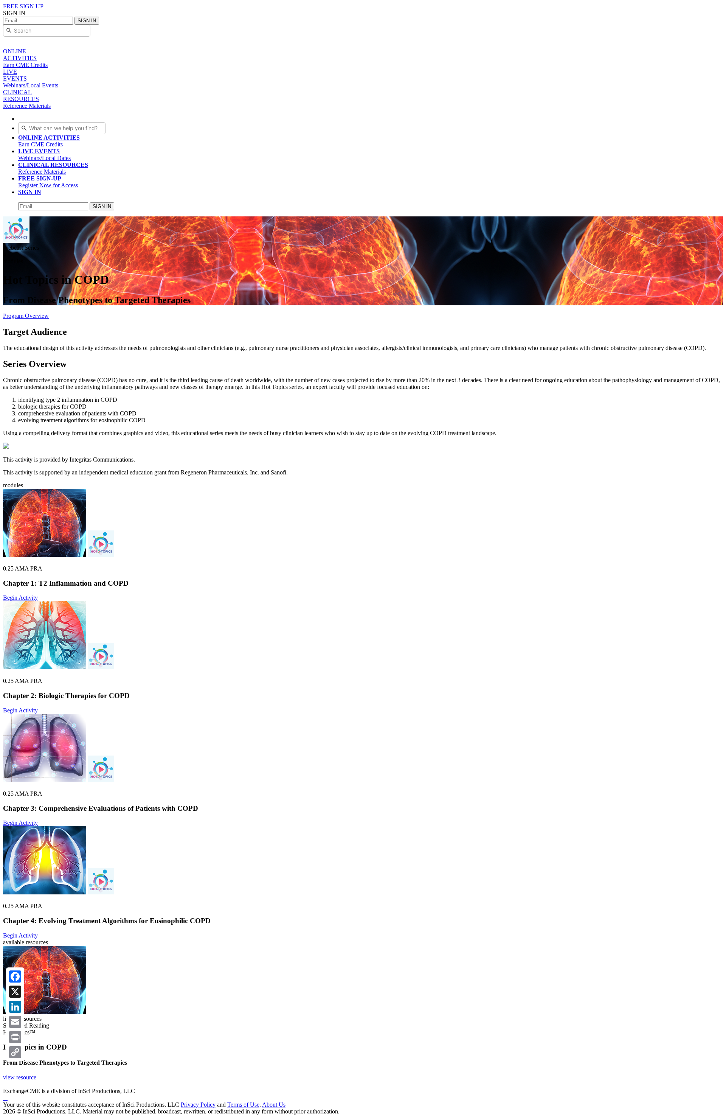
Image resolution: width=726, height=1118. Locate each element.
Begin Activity (20, 597)
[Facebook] (15, 976)
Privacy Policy (198, 1104)
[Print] (15, 1037)
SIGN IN (87, 20)
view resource (19, 1077)
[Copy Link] (15, 1052)
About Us (273, 1104)
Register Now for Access (48, 181)
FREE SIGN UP (23, 6)
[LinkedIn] (15, 1006)
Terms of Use (243, 1104)
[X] (15, 991)
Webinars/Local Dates (44, 154)
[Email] (15, 1021)
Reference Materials (53, 168)
